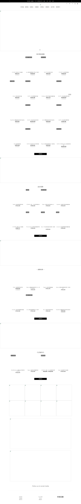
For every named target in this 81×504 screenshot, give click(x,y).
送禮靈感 (36, 6)
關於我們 (58, 6)
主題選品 (31, 6)
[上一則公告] (9, 1)
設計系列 (52, 6)
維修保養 (20, 496)
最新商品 (27, 6)
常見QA (40, 498)
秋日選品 (22, 6)
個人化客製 (40, 496)
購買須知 (20, 499)
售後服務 (20, 498)
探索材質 (47, 6)
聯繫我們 (40, 499)
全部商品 (42, 6)
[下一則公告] (71, 1)
